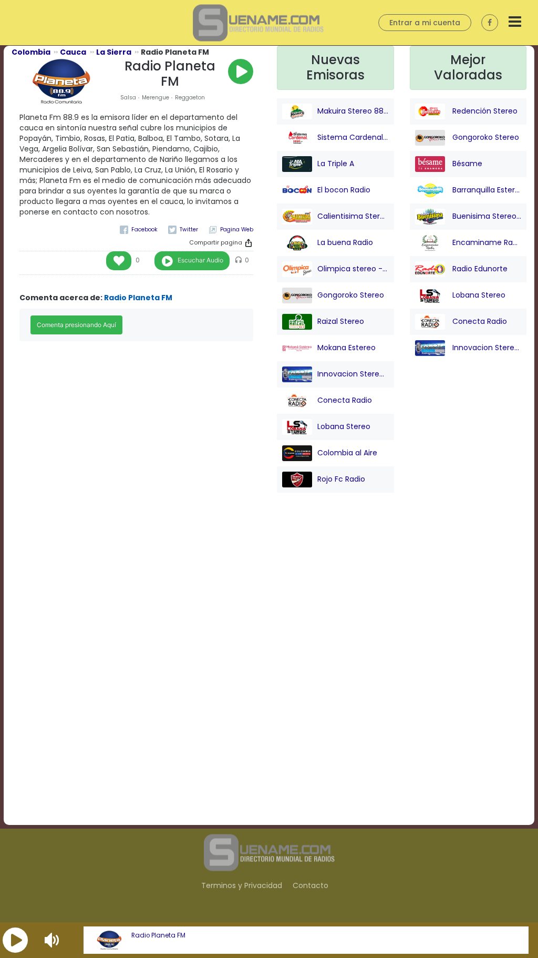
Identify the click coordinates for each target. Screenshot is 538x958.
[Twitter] (183, 229)
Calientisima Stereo (353, 215)
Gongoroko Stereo (350, 294)
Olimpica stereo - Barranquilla (353, 268)
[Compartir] (248, 243)
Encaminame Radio (486, 242)
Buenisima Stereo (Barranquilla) (486, 215)
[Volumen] (53, 940)
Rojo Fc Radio (341, 478)
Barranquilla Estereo (486, 189)
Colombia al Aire (347, 452)
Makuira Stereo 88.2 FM (353, 110)
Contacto (310, 885)
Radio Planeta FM (158, 935)
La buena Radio (345, 242)
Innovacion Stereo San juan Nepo (353, 373)
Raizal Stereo (340, 320)
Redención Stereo (484, 110)
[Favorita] (118, 260)
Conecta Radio (344, 399)
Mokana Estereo (346, 347)
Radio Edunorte (479, 268)
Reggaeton (190, 97)
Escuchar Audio (200, 260)
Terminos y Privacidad (241, 885)
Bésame (466, 163)
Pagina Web (236, 229)
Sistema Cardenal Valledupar (353, 136)
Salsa (128, 97)
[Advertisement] (335, 667)
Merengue (155, 97)
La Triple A (335, 163)
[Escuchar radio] (240, 71)
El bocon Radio (343, 189)
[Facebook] (139, 229)
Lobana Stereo (343, 426)
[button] (15, 940)
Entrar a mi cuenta (424, 22)
